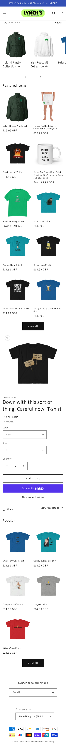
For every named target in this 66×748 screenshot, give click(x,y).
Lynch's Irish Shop (27, 741)
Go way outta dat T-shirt (44, 560)
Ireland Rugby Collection (12, 64)
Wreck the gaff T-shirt (13, 172)
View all (59, 22)
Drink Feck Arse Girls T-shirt (16, 308)
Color (5, 427)
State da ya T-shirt (42, 221)
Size (5, 443)
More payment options (33, 497)
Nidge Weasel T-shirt (12, 648)
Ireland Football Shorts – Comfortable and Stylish (45, 127)
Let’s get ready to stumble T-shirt (47, 310)
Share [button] (10, 509)
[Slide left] (25, 77)
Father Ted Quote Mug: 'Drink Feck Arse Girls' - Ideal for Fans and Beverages (48, 175)
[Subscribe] (53, 692)
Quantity (7, 458)
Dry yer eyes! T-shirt (43, 265)
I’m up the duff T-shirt (13, 604)
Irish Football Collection (39, 64)
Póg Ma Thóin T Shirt (12, 265)
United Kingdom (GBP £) (31, 716)
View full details (50, 507)
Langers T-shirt (40, 604)
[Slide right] (41, 77)
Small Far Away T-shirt (13, 221)
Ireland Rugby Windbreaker (16, 126)
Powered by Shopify (45, 741)
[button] (4, 13)
